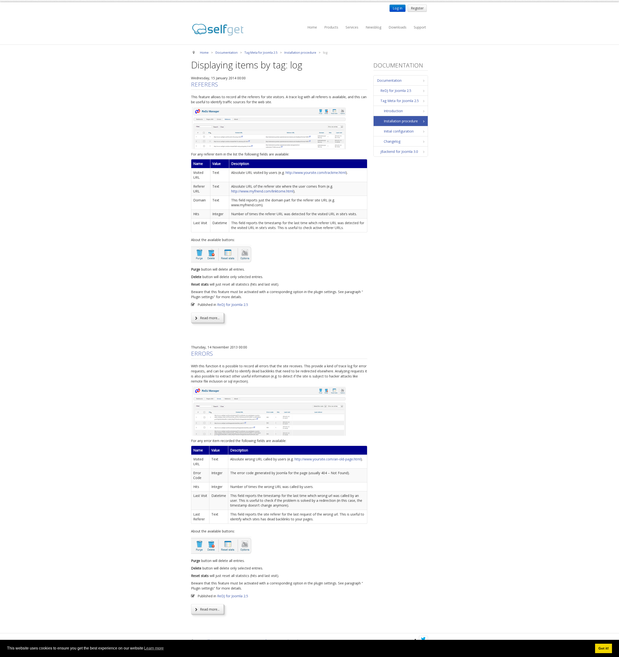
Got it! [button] (603, 648)
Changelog (392, 141)
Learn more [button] (154, 648)
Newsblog (373, 27)
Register (417, 8)
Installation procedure (401, 121)
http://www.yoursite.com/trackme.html (316, 172)
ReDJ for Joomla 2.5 (232, 304)
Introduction (393, 111)
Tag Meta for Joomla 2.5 (399, 100)
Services (352, 27)
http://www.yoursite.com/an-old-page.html (328, 459)
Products (331, 27)
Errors (202, 353)
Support (420, 27)
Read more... (209, 318)
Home (312, 27)
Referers (204, 84)
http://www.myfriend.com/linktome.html (262, 191)
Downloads (397, 27)
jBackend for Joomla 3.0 (399, 151)
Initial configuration (399, 131)
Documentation (389, 80)
